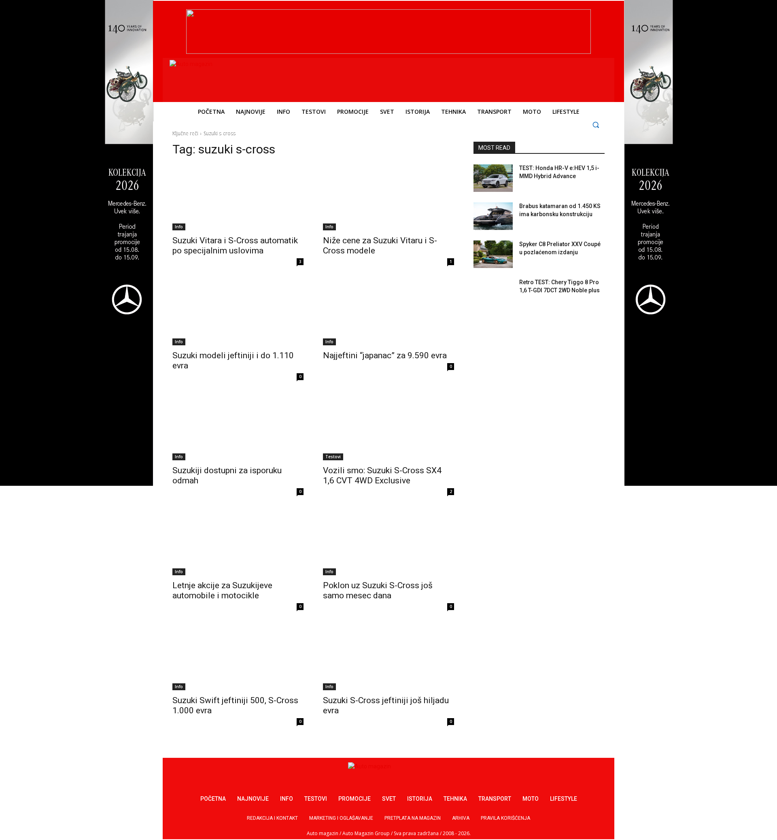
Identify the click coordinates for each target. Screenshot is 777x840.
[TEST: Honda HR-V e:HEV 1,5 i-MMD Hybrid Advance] (493, 178)
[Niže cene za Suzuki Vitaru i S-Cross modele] (388, 197)
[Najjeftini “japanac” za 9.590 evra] (388, 312)
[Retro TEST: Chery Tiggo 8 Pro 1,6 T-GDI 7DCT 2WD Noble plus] (493, 292)
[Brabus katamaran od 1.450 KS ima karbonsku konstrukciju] (493, 216)
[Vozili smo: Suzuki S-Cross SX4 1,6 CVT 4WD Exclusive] (388, 427)
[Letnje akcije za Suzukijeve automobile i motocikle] (238, 542)
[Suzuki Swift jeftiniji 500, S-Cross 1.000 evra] (238, 657)
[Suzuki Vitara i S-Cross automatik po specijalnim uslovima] (238, 197)
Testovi (333, 456)
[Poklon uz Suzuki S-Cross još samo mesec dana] (388, 542)
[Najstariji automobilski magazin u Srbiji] (224, 78)
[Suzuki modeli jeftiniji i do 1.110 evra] (238, 312)
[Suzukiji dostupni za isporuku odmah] (238, 427)
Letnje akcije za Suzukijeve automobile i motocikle (222, 590)
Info (179, 227)
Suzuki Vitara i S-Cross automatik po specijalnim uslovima (235, 245)
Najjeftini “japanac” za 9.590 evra (385, 355)
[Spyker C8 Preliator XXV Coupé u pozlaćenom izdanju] (493, 254)
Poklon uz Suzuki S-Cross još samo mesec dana (378, 590)
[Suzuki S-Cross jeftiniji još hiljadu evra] (388, 657)
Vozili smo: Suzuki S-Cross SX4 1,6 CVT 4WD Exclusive (382, 475)
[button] (596, 124)
